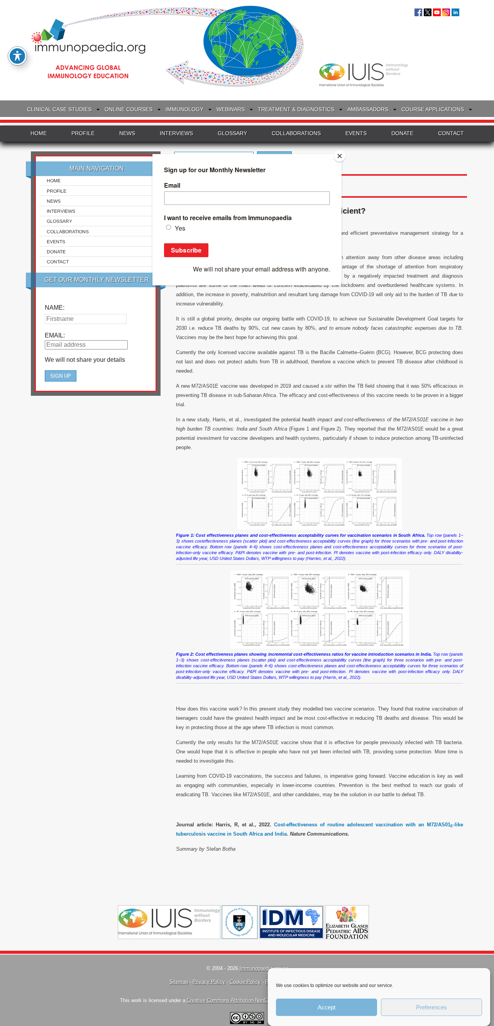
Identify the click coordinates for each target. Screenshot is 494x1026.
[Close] (339, 156)
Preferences (431, 1007)
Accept (326, 1007)
